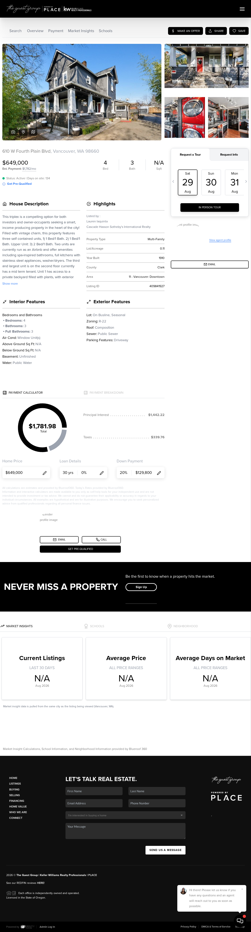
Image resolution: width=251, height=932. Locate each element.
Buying (14, 789)
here (40, 883)
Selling (14, 795)
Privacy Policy (188, 926)
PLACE (92, 875)
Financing (16, 801)
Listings (15, 783)
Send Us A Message (165, 850)
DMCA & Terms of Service (215, 926)
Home (13, 778)
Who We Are (18, 812)
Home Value (18, 806)
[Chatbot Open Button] (240, 921)
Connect (15, 818)
